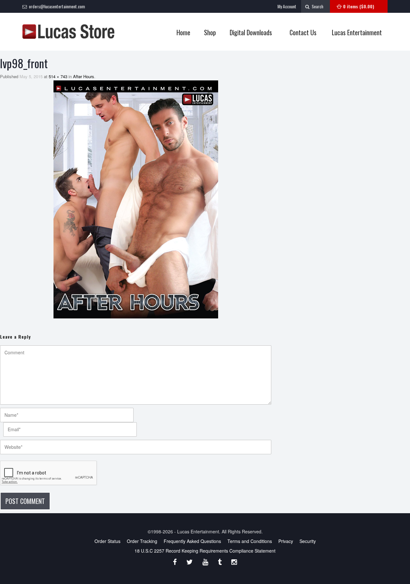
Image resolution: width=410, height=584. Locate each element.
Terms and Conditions (249, 541)
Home (183, 32)
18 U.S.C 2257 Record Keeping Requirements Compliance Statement (205, 550)
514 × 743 (58, 76)
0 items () (358, 6)
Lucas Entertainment (357, 32)
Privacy (285, 541)
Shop (207, 32)
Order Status (107, 541)
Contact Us (303, 32)
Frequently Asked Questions (192, 541)
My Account (286, 6)
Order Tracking (142, 541)
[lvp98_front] (135, 199)
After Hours (83, 76)
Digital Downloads (251, 32)
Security (307, 541)
